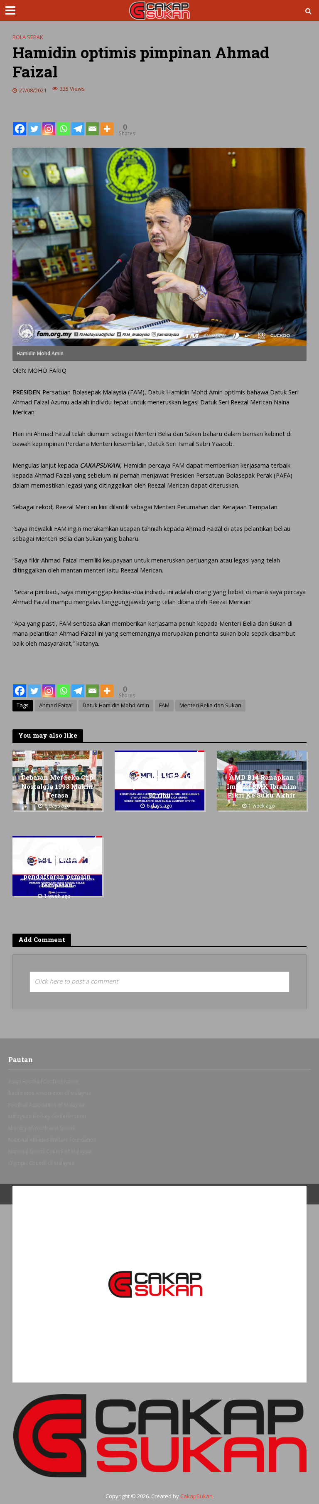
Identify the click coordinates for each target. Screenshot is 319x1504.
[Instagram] (48, 122)
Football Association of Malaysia (46, 1104)
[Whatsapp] (63, 122)
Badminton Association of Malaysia (49, 1093)
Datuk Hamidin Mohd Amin (116, 705)
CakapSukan (196, 1496)
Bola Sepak (27, 37)
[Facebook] (19, 122)
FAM (164, 705)
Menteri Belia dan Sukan (210, 705)
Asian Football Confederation (43, 1081)
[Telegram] (77, 122)
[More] (107, 122)
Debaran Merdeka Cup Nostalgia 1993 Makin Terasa (57, 786)
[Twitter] (34, 122)
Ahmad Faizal (56, 705)
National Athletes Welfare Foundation (52, 1139)
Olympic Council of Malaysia (41, 1163)
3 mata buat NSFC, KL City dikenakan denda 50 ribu (159, 786)
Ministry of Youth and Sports (41, 1128)
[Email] (92, 122)
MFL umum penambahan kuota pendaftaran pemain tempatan (57, 871)
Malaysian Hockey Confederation (47, 1116)
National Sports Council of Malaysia (49, 1151)
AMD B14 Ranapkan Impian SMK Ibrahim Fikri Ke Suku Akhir (261, 786)
